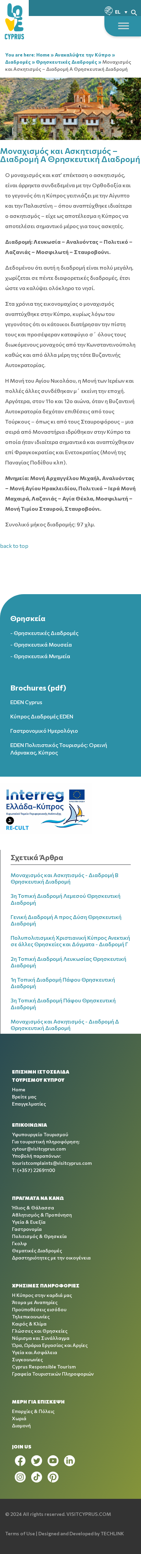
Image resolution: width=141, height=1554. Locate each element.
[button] (134, 12)
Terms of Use (20, 1533)
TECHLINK (112, 1533)
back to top (14, 545)
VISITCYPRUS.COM (88, 1514)
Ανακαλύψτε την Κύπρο (83, 55)
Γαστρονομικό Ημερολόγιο (44, 730)
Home (43, 55)
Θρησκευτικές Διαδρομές (66, 62)
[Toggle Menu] (123, 25)
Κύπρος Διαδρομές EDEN (41, 716)
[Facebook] (20, 1461)
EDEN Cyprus (26, 702)
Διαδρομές (18, 62)
